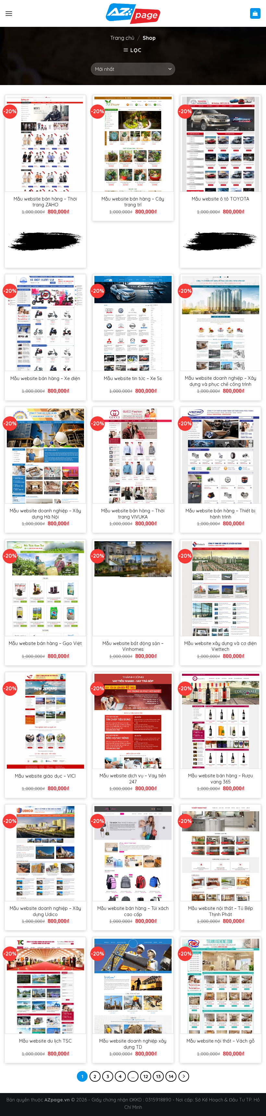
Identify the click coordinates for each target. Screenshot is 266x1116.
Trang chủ (122, 38)
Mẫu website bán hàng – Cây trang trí (133, 202)
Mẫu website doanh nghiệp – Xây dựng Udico (45, 911)
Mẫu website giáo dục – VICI (45, 776)
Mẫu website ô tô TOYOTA (220, 199)
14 (171, 1076)
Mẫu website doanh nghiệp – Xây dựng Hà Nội (45, 514)
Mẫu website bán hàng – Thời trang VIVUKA (132, 514)
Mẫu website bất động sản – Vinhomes (133, 646)
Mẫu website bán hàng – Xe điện (45, 378)
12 (145, 1076)
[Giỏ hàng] (255, 13)
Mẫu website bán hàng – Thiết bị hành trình (220, 514)
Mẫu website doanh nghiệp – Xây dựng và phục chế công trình (220, 381)
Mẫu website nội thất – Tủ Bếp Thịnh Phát (220, 911)
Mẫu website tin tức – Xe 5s (133, 378)
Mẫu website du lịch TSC (45, 1041)
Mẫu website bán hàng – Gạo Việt (45, 643)
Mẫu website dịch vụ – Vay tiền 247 (133, 779)
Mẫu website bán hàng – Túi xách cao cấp (133, 911)
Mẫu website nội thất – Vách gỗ (221, 1041)
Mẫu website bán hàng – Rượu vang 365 (220, 779)
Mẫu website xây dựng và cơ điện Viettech (220, 646)
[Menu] (9, 13)
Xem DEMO (45, 241)
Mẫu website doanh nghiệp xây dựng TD (132, 1044)
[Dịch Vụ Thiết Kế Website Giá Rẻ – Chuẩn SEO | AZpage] (133, 13)
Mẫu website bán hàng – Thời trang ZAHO (45, 202)
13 (158, 1076)
